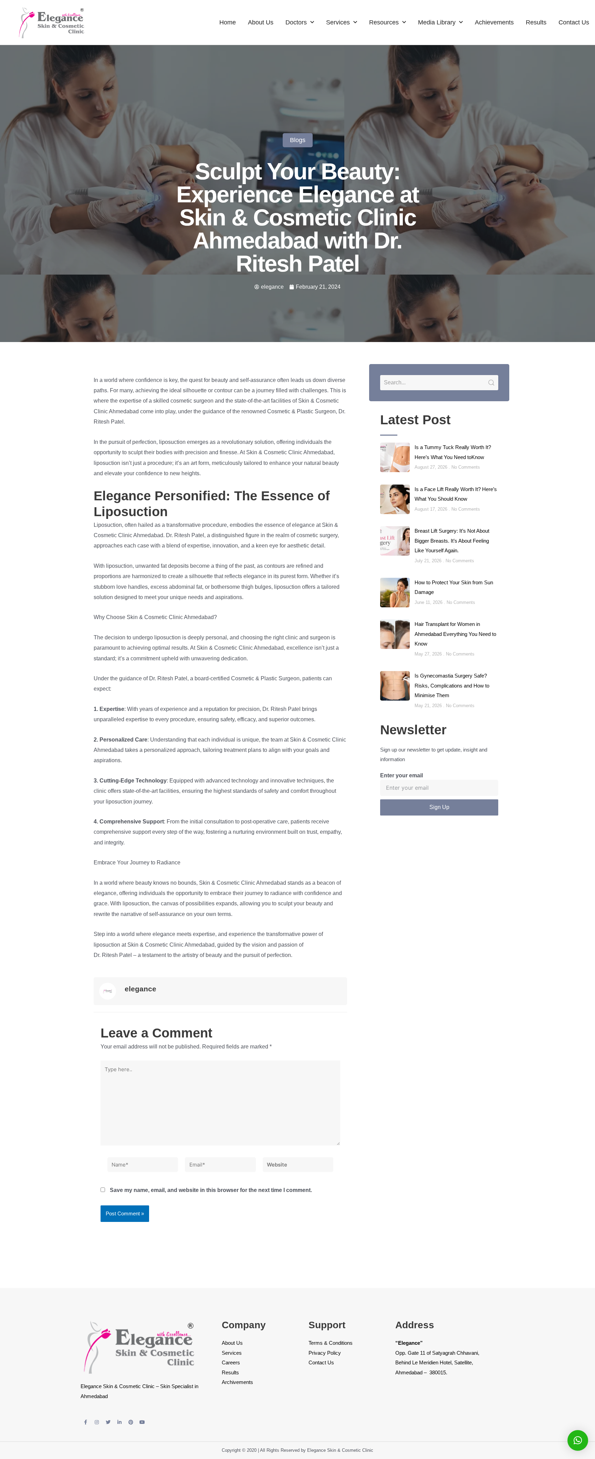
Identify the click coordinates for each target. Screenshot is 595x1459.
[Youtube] (142, 1422)
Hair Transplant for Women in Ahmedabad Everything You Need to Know (455, 634)
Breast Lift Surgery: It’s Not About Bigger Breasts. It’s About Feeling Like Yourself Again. (452, 540)
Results (536, 22)
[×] (577, 1440)
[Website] (298, 1166)
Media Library (437, 22)
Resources (384, 22)
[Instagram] (97, 1422)
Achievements (494, 22)
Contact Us (574, 22)
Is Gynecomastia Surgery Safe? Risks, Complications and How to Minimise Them (452, 685)
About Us (260, 22)
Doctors (296, 22)
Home (227, 22)
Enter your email (401, 775)
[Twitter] (108, 1422)
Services (338, 22)
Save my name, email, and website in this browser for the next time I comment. (211, 1190)
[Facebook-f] (85, 1422)
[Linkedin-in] (119, 1422)
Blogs (297, 140)
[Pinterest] (131, 1422)
